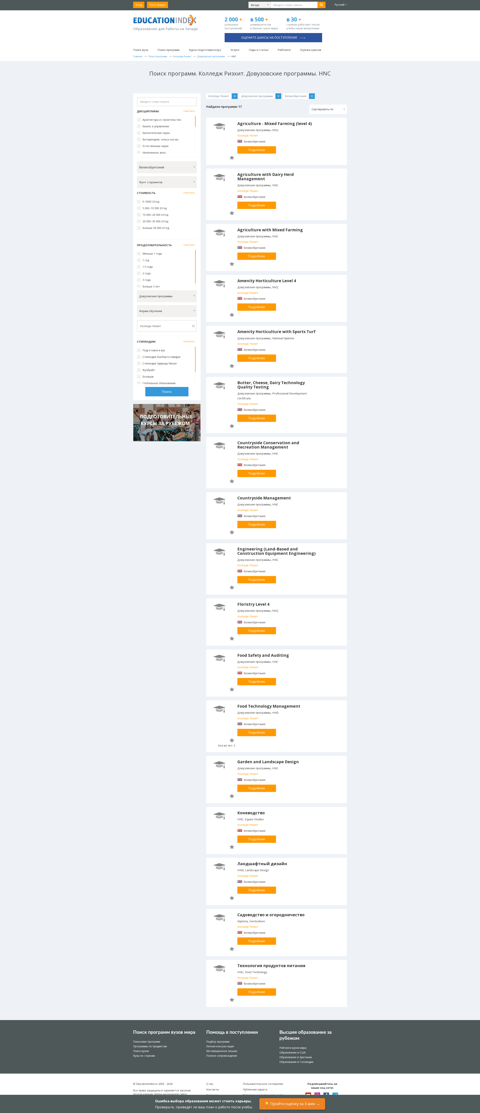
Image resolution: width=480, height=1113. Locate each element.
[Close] (307, 11)
